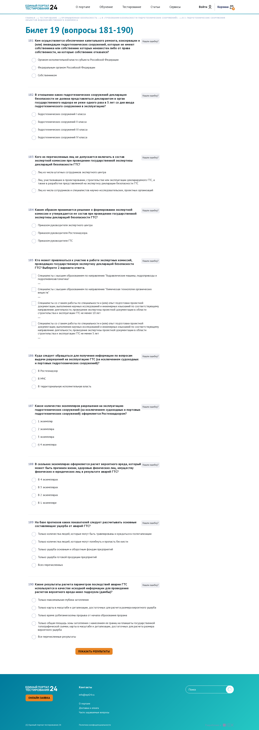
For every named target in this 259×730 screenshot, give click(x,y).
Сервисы (175, 7)
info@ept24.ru (86, 694)
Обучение (106, 7)
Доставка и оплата (89, 708)
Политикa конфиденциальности (95, 725)
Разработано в (213, 725)
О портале (83, 7)
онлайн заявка (39, 697)
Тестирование (131, 7)
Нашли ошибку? (150, 41)
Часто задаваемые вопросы (94, 712)
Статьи (155, 7)
